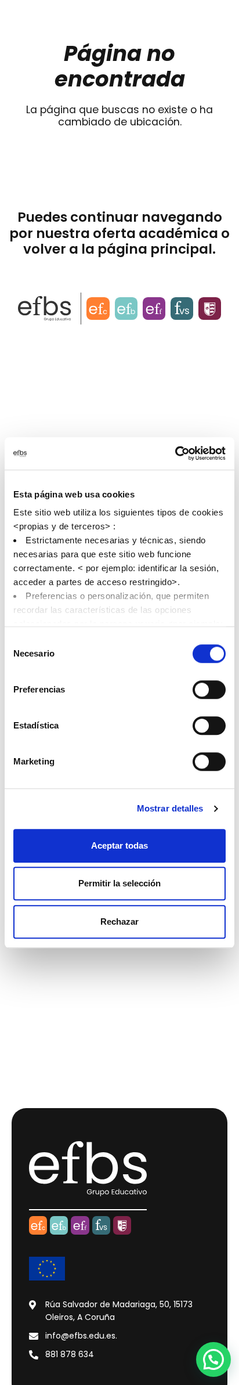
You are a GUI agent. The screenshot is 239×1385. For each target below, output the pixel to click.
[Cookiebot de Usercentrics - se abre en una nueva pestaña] (175, 453)
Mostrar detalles (170, 808)
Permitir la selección (119, 883)
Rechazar (119, 921)
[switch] (209, 689)
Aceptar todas (119, 845)
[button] (213, 1359)
